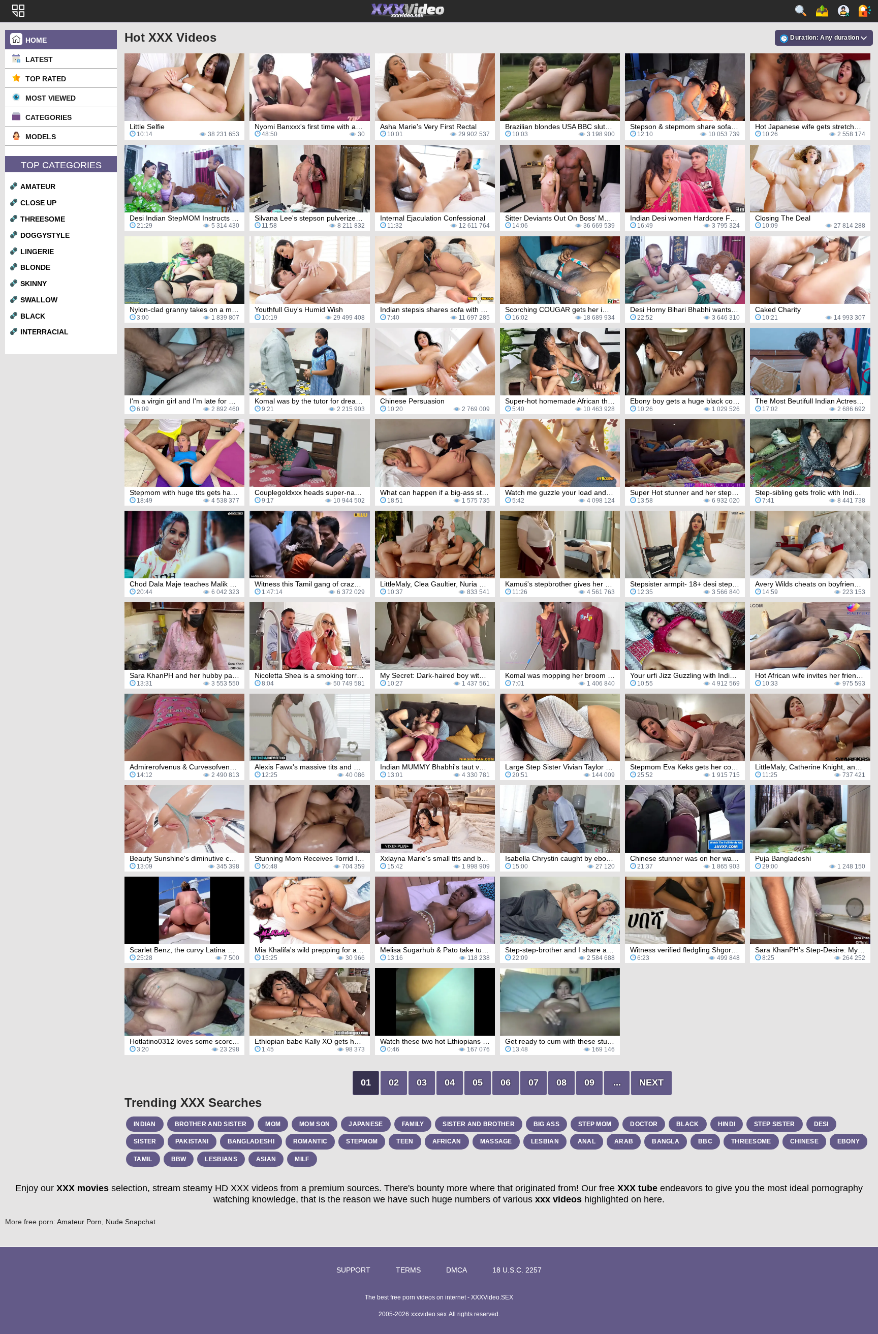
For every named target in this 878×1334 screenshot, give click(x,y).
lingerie (37, 251)
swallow (38, 300)
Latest (39, 59)
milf (302, 1159)
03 (422, 1082)
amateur (37, 186)
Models (40, 137)
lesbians (221, 1159)
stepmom (362, 1141)
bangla (665, 1141)
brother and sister (210, 1124)
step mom (594, 1124)
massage (496, 1141)
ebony (848, 1141)
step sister (774, 1124)
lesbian (545, 1141)
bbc (705, 1141)
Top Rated (45, 79)
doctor (643, 1124)
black (32, 316)
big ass (546, 1124)
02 (394, 1082)
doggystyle (45, 235)
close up (38, 203)
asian (266, 1159)
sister (145, 1141)
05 (478, 1082)
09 (589, 1082)
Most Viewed (50, 98)
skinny (33, 284)
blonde (35, 267)
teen (404, 1141)
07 (533, 1082)
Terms (408, 1270)
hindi (727, 1124)
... (617, 1082)
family (413, 1124)
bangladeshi (251, 1141)
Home (36, 40)
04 (450, 1082)
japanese (366, 1124)
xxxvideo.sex (429, 1314)
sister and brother (478, 1124)
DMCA (456, 1270)
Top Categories (61, 165)
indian (145, 1124)
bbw (178, 1159)
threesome (42, 219)
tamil (143, 1159)
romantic (310, 1141)
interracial (44, 332)
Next (651, 1082)
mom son (314, 1124)
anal (586, 1141)
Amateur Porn (79, 1222)
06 (505, 1082)
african (446, 1141)
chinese (804, 1141)
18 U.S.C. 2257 (517, 1270)
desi (821, 1124)
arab (623, 1141)
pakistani (192, 1141)
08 (561, 1082)
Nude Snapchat (130, 1222)
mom (272, 1124)
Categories (48, 117)
